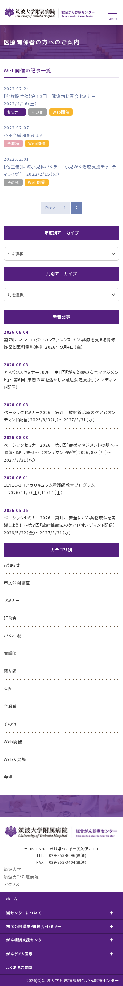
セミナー (15, 112)
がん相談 (12, 636)
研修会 (10, 618)
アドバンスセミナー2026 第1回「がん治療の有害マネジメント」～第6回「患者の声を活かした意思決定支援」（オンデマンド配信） (61, 379)
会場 (8, 777)
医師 (8, 689)
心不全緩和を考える (23, 135)
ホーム (11, 898)
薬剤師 (10, 671)
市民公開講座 (17, 583)
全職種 (13, 143)
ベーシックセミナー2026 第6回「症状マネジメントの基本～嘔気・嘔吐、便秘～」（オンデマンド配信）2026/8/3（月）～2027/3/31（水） (61, 452)
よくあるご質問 (19, 967)
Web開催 (61, 112)
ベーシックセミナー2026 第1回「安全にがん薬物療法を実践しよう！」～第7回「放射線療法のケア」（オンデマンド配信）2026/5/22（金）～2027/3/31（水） (60, 525)
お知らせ (12, 565)
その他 (37, 112)
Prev (50, 208)
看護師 (10, 653)
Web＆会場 (15, 759)
